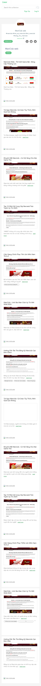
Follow (8, 53)
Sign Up (27, 11)
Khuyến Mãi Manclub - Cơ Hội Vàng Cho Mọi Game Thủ (20, 448)
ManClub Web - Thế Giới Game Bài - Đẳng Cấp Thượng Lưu (19, 63)
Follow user (8, 41)
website (19, 38)
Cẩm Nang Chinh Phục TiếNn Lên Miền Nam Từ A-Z (20, 544)
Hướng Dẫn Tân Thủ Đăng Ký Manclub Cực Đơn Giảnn (20, 351)
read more (25, 137)
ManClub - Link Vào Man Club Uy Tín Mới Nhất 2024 (19, 303)
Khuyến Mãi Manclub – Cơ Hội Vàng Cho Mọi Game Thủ (20, 159)
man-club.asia (10, 101)
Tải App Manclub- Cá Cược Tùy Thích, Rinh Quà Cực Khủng (20, 111)
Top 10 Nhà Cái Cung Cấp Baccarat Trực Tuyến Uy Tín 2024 (18, 207)
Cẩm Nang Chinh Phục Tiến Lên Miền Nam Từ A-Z (19, 255)
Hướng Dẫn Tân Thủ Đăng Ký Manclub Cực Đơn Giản (20, 640)
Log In (36, 11)
